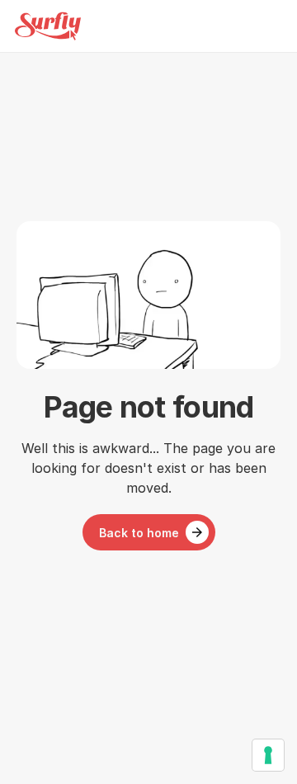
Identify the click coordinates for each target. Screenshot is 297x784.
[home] (48, 26)
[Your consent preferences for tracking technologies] (268, 755)
